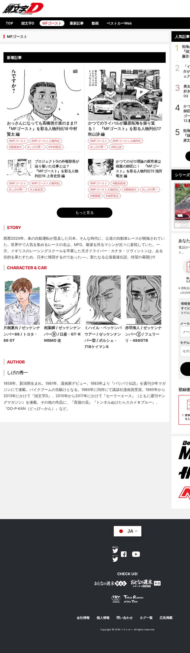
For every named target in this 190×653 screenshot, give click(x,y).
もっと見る (84, 212)
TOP (9, 23)
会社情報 (83, 617)
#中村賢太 (54, 147)
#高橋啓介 (15, 147)
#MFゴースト (17, 140)
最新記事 (77, 23)
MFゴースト (52, 23)
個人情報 (103, 617)
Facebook (124, 554)
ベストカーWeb (119, 23)
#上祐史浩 (36, 189)
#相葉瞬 (95, 195)
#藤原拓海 (119, 183)
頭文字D (27, 23)
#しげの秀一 (35, 147)
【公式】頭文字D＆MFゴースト (22, 8)
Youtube (136, 554)
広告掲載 (166, 617)
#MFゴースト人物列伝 (46, 140)
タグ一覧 (146, 617)
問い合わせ (125, 617)
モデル (185, 343)
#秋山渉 (116, 147)
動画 (95, 23)
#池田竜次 (112, 195)
